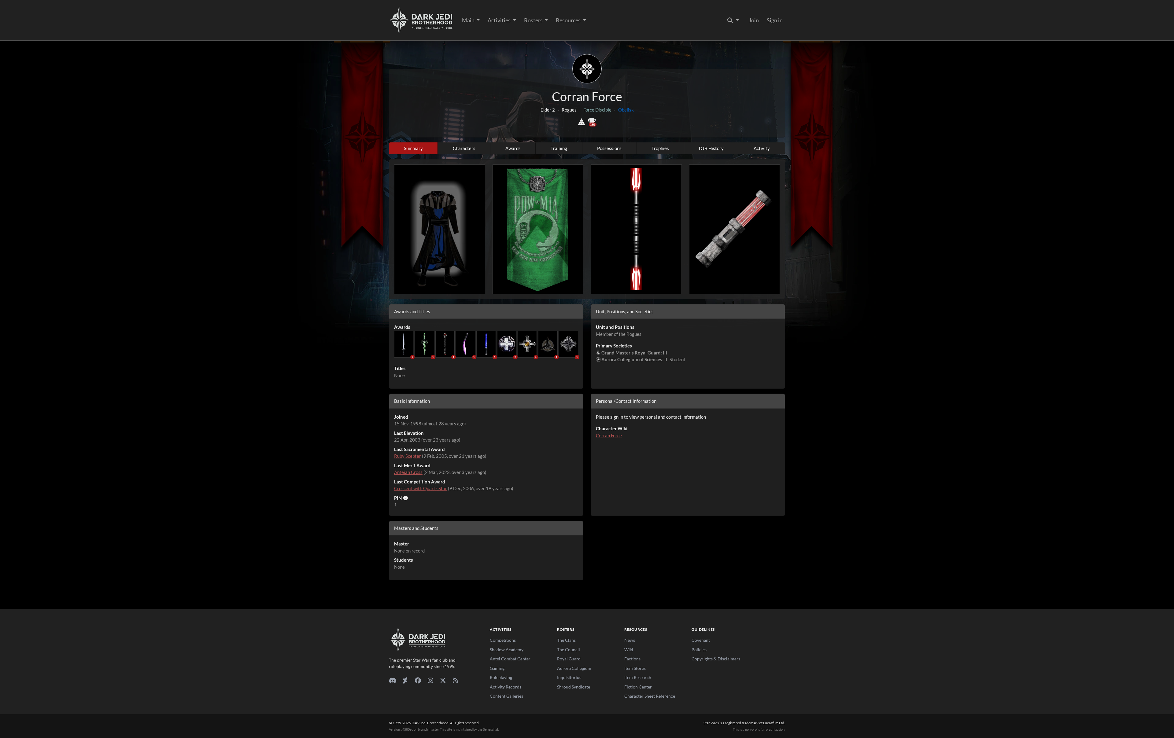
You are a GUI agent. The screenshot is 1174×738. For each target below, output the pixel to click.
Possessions (609, 148)
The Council (568, 649)
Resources (568, 20)
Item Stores (635, 668)
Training (559, 148)
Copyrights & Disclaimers (716, 658)
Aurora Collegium (574, 668)
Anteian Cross (408, 472)
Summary (413, 148)
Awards (513, 148)
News (629, 640)
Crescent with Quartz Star (420, 488)
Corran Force (609, 435)
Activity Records (505, 686)
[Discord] (393, 680)
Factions (632, 658)
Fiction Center (638, 686)
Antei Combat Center (510, 658)
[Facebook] (418, 680)
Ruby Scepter (407, 456)
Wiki (628, 649)
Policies (699, 649)
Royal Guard (569, 658)
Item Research (637, 677)
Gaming (497, 668)
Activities (499, 20)
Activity (762, 148)
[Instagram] (430, 680)
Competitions (503, 640)
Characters (464, 148)
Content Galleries (506, 696)
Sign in (775, 20)
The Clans (566, 640)
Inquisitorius (569, 677)
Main (468, 20)
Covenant (701, 640)
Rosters (534, 20)
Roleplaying (501, 677)
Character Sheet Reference (649, 696)
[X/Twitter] (443, 680)
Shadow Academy (506, 649)
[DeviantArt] (405, 680)
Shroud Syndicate (573, 686)
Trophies (660, 148)
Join (754, 20)
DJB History (711, 148)
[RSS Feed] (455, 680)
